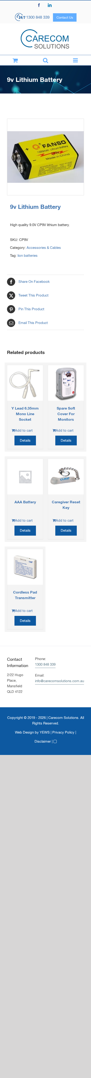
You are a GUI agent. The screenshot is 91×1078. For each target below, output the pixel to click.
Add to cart (24, 430)
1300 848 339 (37, 17)
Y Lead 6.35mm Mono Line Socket (25, 413)
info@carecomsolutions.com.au (59, 681)
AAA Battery (25, 502)
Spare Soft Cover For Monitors (66, 413)
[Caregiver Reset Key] (66, 476)
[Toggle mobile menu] (76, 60)
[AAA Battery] (25, 476)
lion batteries (28, 255)
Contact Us (64, 17)
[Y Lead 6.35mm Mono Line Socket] (25, 383)
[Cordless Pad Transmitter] (25, 567)
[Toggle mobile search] (45, 60)
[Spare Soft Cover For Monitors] (66, 383)
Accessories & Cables (44, 248)
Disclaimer (43, 741)
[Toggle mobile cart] (15, 60)
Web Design (24, 732)
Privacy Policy (63, 732)
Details (25, 440)
